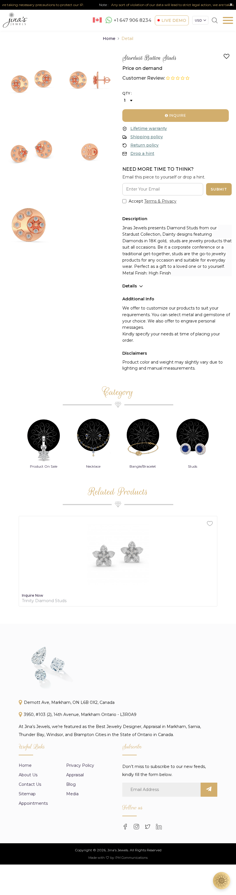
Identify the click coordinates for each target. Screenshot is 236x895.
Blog (71, 784)
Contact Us (30, 784)
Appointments (33, 803)
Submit (219, 189)
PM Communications (131, 858)
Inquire (177, 115)
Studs (192, 466)
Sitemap (27, 793)
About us (28, 774)
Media (72, 793)
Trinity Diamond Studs (44, 600)
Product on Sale (43, 466)
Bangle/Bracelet (143, 466)
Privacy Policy (80, 765)
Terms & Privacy (160, 201)
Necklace (93, 466)
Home (109, 38)
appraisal (75, 774)
